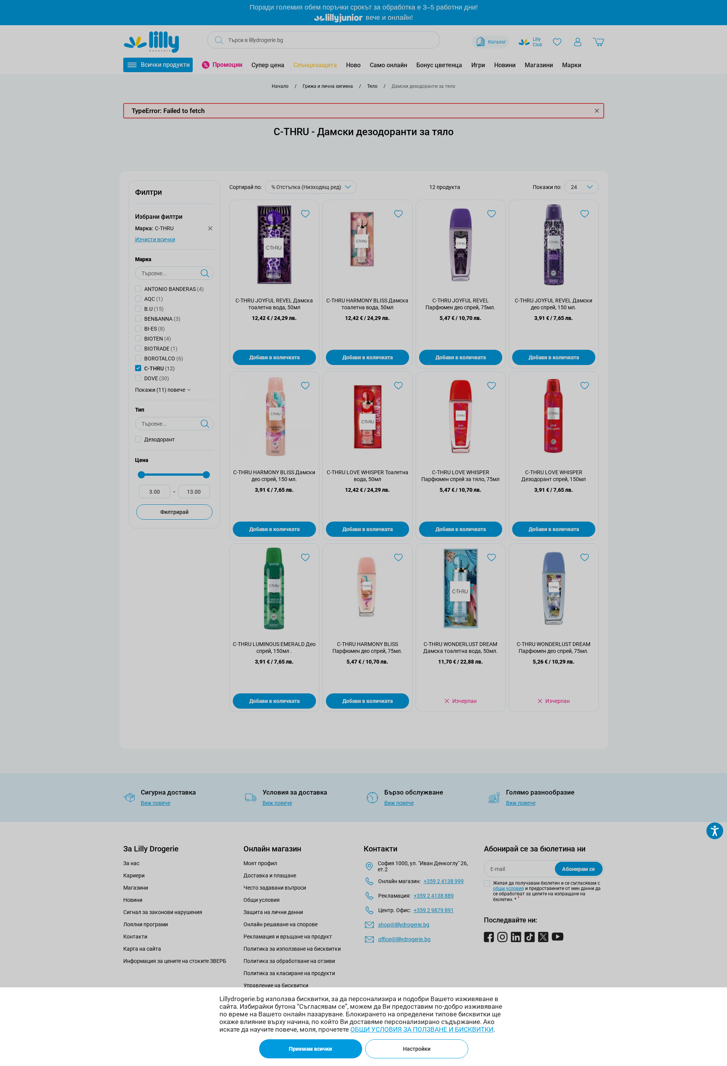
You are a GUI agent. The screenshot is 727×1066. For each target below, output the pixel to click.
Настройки (416, 1049)
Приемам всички (310, 1049)
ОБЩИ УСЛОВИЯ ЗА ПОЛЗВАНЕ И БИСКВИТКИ (421, 1029)
